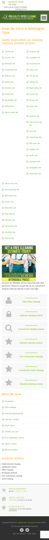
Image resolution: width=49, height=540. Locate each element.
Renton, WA (9, 82)
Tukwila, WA (33, 82)
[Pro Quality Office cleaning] (19, 17)
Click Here (12, 500)
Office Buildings (10, 407)
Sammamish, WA (11, 70)
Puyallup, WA (34, 149)
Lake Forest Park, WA (35, 123)
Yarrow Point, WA (11, 183)
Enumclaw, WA (34, 64)
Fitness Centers (11, 444)
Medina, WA (33, 100)
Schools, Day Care (11, 432)
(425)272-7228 (15, 2)
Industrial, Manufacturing (14, 413)
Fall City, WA (33, 76)
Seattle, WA (9, 52)
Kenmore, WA (10, 88)
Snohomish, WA (35, 174)
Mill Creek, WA (34, 143)
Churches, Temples (12, 419)
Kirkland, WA (9, 106)
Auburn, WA (33, 70)
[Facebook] (22, 530)
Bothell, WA (9, 94)
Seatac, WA (9, 202)
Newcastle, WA (10, 208)
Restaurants (9, 401)
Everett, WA (33, 94)
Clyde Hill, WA (10, 214)
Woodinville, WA (11, 100)
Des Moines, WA (11, 226)
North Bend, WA (10, 196)
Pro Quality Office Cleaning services (27, 523)
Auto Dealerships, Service (14, 438)
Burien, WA (33, 106)
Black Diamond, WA (12, 190)
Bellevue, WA (10, 76)
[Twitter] (27, 530)
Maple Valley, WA (35, 88)
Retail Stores (10, 426)
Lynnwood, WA (34, 162)
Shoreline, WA (10, 232)
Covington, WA (34, 58)
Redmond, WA (10, 64)
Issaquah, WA (34, 52)
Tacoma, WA (9, 58)
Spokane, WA (34, 116)
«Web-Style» (32, 534)
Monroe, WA (9, 238)
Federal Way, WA (35, 137)
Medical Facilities (11, 450)
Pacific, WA (33, 155)
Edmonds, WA (10, 220)
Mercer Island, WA (11, 112)
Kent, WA (32, 131)
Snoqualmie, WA (35, 168)
